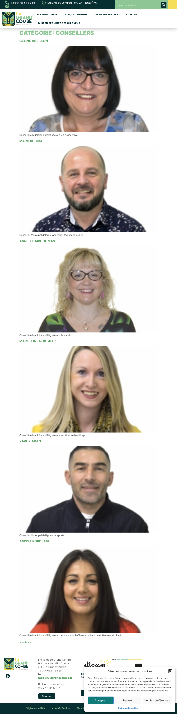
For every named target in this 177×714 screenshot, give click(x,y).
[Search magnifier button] (163, 5)
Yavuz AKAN (30, 441)
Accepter (100, 700)
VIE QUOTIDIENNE (76, 14)
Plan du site (83, 708)
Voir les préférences (157, 700)
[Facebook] (7, 676)
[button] (170, 671)
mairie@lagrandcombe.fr (55, 678)
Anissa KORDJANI (34, 541)
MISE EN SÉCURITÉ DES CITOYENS (59, 23)
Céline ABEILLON (33, 41)
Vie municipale (47, 14)
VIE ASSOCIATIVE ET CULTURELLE (116, 14)
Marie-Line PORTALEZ (38, 341)
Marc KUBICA (31, 141)
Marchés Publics (61, 708)
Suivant (25, 642)
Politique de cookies (128, 708)
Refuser (128, 700)
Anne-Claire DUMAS (37, 241)
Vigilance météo (35, 708)
